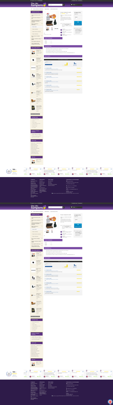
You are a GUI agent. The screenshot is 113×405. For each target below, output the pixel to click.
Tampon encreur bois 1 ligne (38, 91)
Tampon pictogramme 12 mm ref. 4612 (38, 74)
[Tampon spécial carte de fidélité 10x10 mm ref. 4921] (33, 84)
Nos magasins (34, 127)
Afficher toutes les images (47, 34)
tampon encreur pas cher (34, 145)
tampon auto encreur (34, 144)
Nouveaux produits (42, 384)
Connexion (80, 0)
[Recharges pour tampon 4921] (33, 60)
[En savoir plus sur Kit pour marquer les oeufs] (33, 161)
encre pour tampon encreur (35, 153)
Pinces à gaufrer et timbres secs (36, 41)
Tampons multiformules (35, 236)
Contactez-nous (74, 0)
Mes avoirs (49, 384)
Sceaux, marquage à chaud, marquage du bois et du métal (36, 43)
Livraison (33, 323)
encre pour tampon (33, 149)
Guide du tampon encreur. (35, 119)
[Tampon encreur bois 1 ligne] (33, 93)
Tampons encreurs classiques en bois (36, 18)
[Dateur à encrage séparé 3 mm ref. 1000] (52, 29)
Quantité (76, 219)
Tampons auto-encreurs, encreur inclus (36, 15)
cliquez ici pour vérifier (76, 193)
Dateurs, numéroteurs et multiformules (35, 24)
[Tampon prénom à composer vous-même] (33, 101)
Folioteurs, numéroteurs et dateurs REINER (36, 39)
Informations (35, 117)
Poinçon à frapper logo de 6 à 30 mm (39, 106)
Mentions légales (34, 122)
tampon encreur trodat (34, 349)
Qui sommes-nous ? (42, 187)
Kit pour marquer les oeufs (38, 50)
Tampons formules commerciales (36, 31)
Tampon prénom (38, 98)
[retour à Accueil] (31, 9)
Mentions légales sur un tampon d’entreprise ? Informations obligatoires (43, 190)
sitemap (41, 192)
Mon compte (50, 179)
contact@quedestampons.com (74, 189)
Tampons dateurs (34, 26)
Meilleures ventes (36, 47)
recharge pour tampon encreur (35, 353)
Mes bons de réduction (51, 185)
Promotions (41, 383)
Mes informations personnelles (52, 184)
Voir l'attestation (48, 64)
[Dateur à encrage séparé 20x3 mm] (33, 52)
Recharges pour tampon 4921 (38, 58)
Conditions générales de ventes (36, 123)
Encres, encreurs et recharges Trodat (36, 36)
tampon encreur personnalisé (35, 148)
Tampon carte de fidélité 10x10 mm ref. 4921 (38, 83)
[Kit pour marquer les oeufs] (48, 29)
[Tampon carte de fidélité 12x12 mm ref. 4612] (33, 75)
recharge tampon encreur (34, 152)
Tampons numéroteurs (35, 29)
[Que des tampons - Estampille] (39, 4)
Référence (61, 15)
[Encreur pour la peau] (33, 68)
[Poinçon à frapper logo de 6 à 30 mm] (33, 108)
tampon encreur (33, 345)
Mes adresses (50, 183)
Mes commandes (50, 383)
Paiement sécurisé (34, 126)
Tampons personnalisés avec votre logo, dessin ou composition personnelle (36, 21)
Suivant (44, 33)
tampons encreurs (38, 345)
